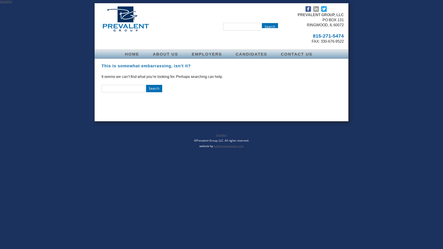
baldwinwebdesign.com (229, 146)
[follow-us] (308, 9)
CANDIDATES (251, 54)
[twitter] (324, 9)
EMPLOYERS (207, 54)
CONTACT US (296, 54)
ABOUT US (165, 54)
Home (132, 54)
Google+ (221, 135)
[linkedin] (316, 9)
